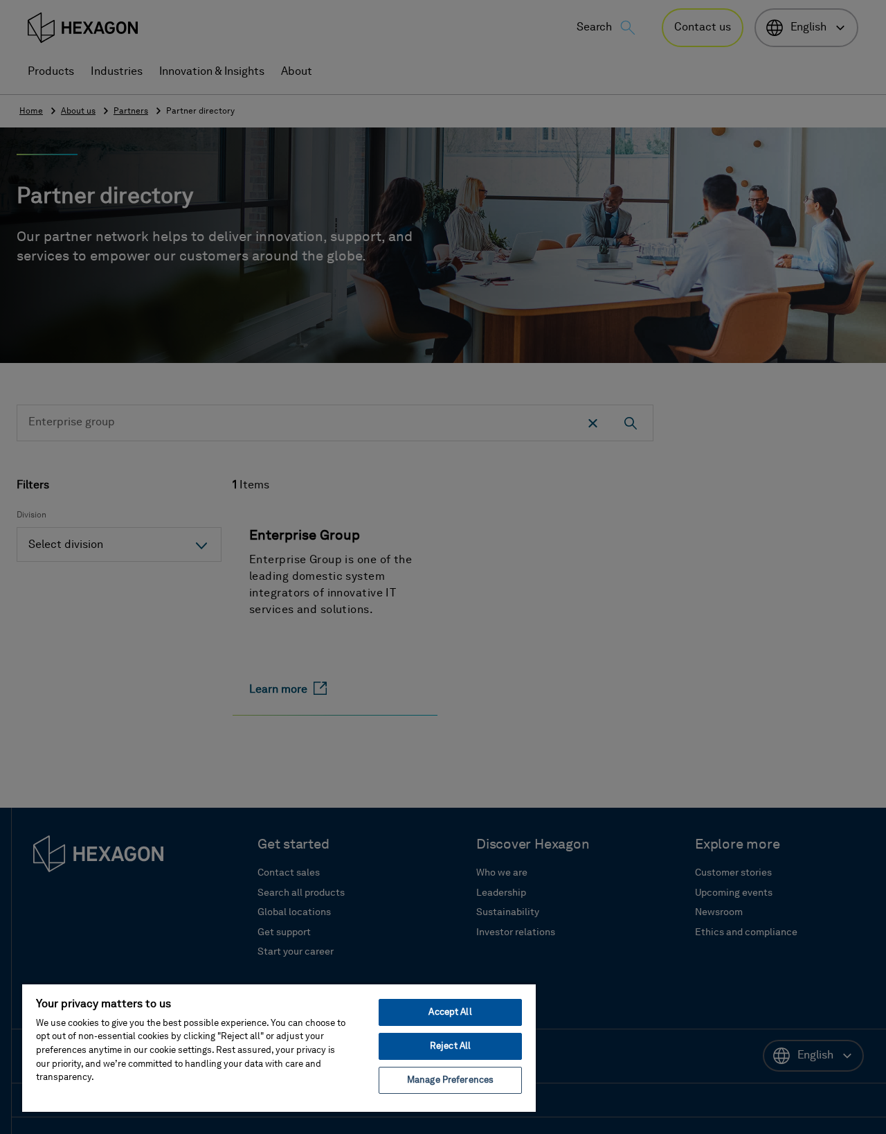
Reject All (450, 1046)
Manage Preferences (450, 1080)
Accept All (449, 1012)
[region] (279, 1047)
